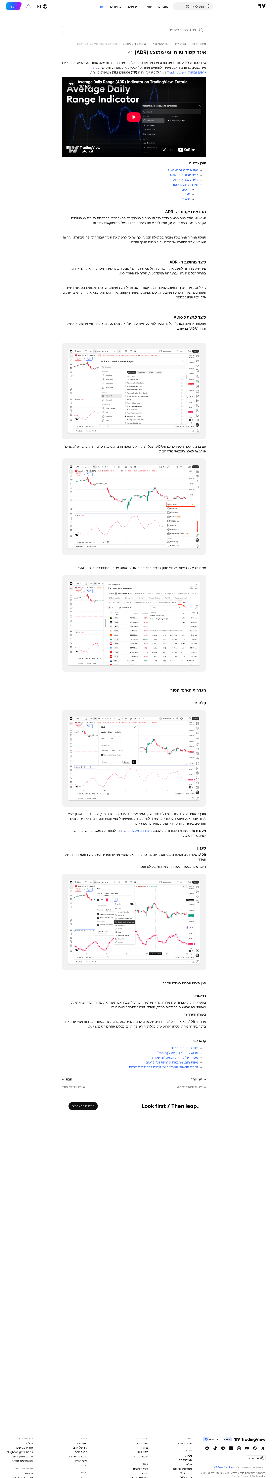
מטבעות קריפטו (182, 1468)
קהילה (148, 6)
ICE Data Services (224, 1467)
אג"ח (189, 1464)
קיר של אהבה (79, 1447)
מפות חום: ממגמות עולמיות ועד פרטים (171, 1062)
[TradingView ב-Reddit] (207, 1448)
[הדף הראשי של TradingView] (262, 6)
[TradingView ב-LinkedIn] (231, 1448)
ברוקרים (116, 6)
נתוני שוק (142, 1452)
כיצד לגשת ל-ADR (185, 180)
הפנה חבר (81, 1452)
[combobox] (134, 30)
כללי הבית (81, 1460)
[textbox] (132, 30)
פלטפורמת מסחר (22, 1460)
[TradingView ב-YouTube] (247, 1448)
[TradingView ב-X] (263, 1448)
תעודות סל (185, 1460)
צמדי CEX (186, 1473)
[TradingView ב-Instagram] (239, 1448)
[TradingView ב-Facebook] (255, 1448)
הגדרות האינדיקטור (185, 185)
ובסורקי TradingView (182, 72)
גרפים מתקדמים (23, 1456)
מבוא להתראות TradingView (177, 1053)
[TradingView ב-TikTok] (215, 1448)
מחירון (144, 1447)
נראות (186, 199)
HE (39, 6)
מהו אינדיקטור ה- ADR (182, 170)
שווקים (132, 6)
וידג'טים (28, 1443)
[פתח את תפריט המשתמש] (28, 6)
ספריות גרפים (24, 1447)
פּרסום (29, 1473)
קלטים (186, 189)
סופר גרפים (185, 1443)
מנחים (83, 1465)
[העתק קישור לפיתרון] (130, 53)
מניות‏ (188, 1455)
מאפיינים (142, 1443)
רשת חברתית (79, 1443)
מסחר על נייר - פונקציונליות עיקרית (174, 1058)
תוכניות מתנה (140, 1456)
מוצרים (163, 6)
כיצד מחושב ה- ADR (184, 175)
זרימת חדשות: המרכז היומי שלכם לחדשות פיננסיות (163, 1067)
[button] (155, 6)
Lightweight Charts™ (19, 1452)
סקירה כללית (140, 1468)
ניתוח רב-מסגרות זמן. (137, 831)
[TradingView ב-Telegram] (223, 1448)
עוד (101, 6)
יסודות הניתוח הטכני (184, 1048)
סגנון (187, 194)
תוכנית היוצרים (78, 1456)
